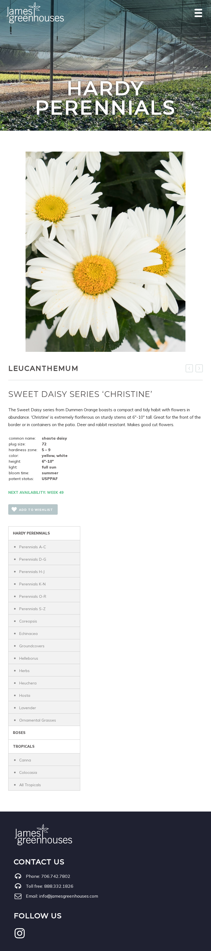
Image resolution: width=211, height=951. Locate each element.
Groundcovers (32, 645)
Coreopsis (28, 621)
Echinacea (28, 633)
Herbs (24, 670)
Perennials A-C (32, 546)
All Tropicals (30, 784)
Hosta (24, 695)
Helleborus (28, 658)
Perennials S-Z (32, 608)
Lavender (27, 707)
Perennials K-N (32, 584)
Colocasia (28, 772)
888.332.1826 (58, 886)
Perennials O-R (32, 596)
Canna (25, 760)
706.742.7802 (55, 876)
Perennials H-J (32, 571)
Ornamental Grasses (37, 720)
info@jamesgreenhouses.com (68, 896)
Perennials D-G (32, 559)
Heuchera (28, 683)
